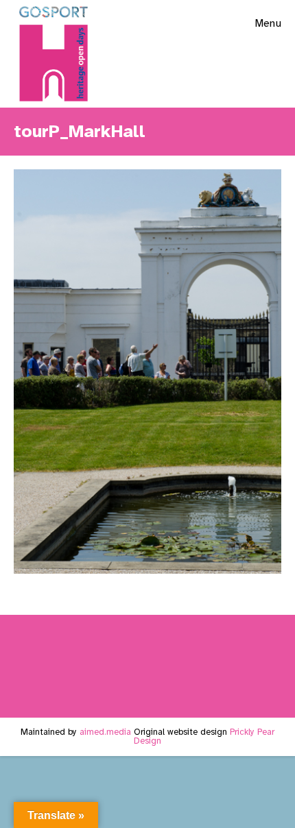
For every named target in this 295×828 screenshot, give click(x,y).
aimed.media (105, 732)
